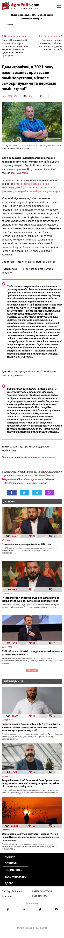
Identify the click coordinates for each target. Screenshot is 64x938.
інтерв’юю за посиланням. (40, 457)
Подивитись (13, 870)
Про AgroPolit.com (12, 891)
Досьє (9, 883)
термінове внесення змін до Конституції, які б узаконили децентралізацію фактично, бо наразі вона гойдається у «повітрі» (31, 187)
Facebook (40, 475)
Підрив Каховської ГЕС (23, 14)
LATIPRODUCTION (42, 891)
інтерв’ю (18, 165)
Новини (10, 856)
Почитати (11, 863)
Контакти (7, 896)
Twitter (50, 475)
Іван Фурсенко (20, 172)
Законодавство (16, 876)
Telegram (7, 479)
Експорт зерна (45, 14)
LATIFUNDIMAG (40, 896)
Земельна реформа (32, 18)
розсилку (38, 479)
